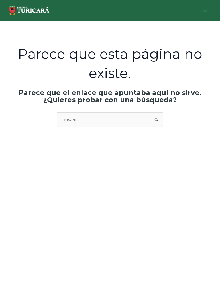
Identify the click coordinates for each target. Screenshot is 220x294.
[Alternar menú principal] (205, 10)
